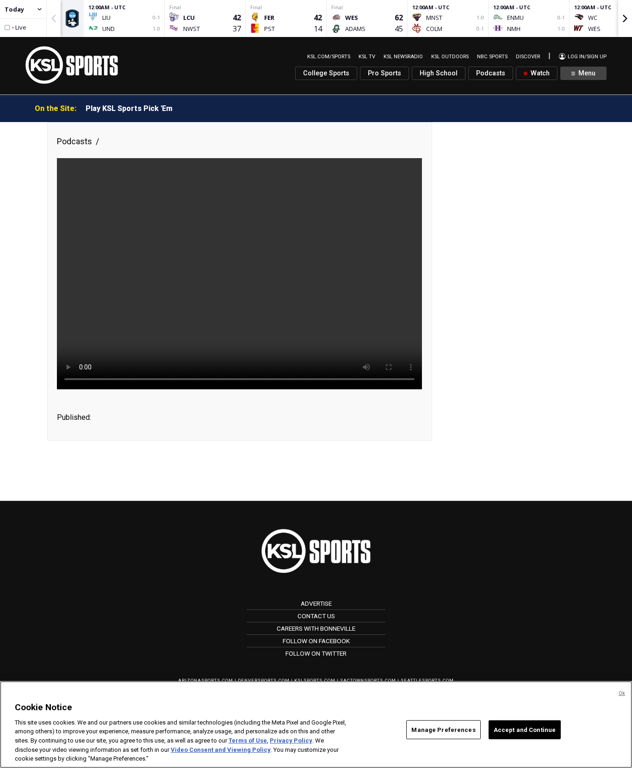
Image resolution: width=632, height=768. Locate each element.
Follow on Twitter (316, 653)
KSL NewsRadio (403, 57)
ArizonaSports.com (205, 680)
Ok (622, 693)
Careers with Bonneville (316, 628)
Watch (539, 73)
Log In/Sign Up (586, 57)
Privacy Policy (291, 740)
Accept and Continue (525, 729)
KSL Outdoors (450, 57)
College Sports (326, 73)
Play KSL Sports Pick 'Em (129, 108)
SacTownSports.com (368, 680)
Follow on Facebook (316, 641)
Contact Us (316, 616)
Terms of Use (248, 740)
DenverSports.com (264, 680)
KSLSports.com (314, 680)
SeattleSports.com (427, 680)
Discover (528, 57)
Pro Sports (384, 73)
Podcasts (490, 73)
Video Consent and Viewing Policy (221, 749)
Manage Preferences (443, 729)
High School (439, 73)
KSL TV (367, 57)
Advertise (316, 603)
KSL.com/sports (328, 57)
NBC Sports (492, 57)
